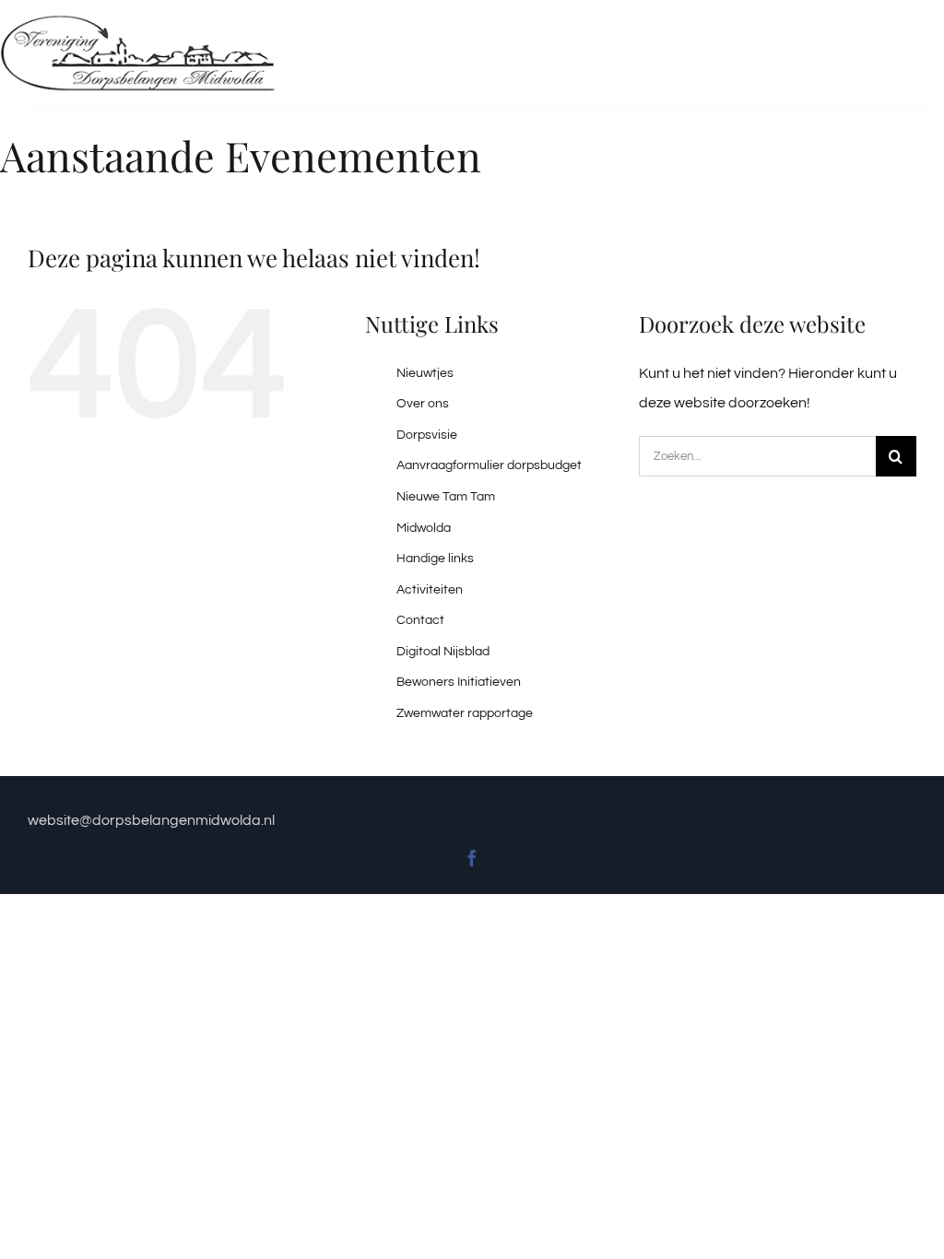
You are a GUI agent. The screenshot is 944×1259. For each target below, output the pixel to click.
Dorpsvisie (426, 435)
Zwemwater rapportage (464, 713)
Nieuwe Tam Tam (445, 496)
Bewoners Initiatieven (458, 682)
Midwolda (423, 528)
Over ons (422, 403)
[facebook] (472, 858)
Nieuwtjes (425, 373)
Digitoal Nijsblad (443, 651)
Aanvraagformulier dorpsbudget (489, 465)
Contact (420, 620)
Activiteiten (429, 589)
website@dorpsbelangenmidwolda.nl (152, 820)
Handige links (435, 558)
